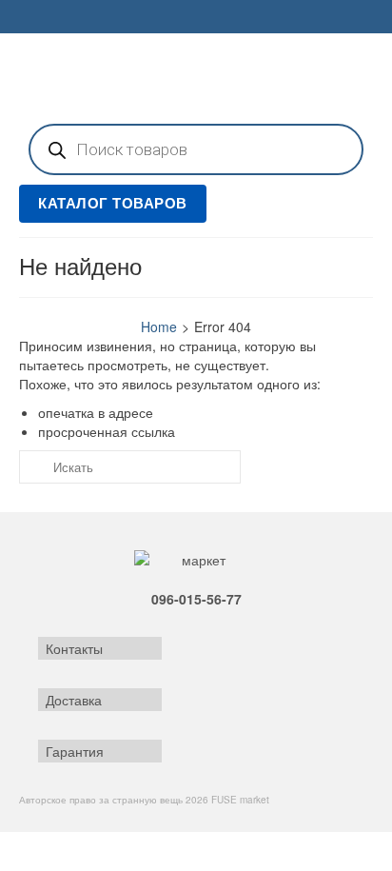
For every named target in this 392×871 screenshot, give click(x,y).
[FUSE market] (196, 76)
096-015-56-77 (196, 598)
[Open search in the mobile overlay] (196, 149)
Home (159, 326)
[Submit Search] (33, 467)
